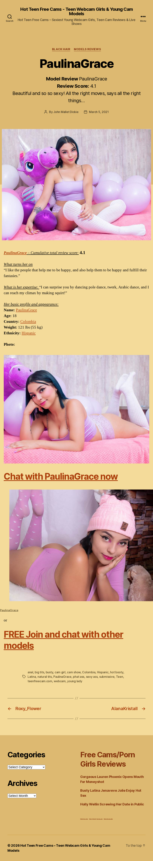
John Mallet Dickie (65, 112)
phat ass (78, 677)
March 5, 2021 (99, 112)
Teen (119, 677)
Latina (32, 677)
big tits (39, 672)
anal (30, 672)
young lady (74, 681)
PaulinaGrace (15, 252)
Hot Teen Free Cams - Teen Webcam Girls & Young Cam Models (76, 11)
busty (49, 672)
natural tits (45, 677)
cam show (74, 672)
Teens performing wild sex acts (96, 818)
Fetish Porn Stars (84, 818)
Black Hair (61, 49)
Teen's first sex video (108, 818)
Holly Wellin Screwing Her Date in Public (112, 804)
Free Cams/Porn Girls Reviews (107, 759)
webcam (59, 681)
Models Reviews (87, 49)
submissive (106, 677)
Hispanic (29, 333)
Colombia (28, 321)
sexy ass (92, 677)
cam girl (60, 672)
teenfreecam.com (40, 681)
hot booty (116, 672)
